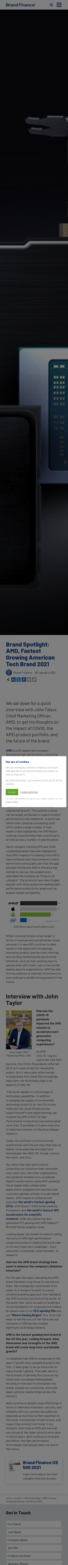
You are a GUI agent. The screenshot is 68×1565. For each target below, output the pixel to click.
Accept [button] (12, 791)
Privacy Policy (12, 801)
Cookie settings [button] (29, 791)
